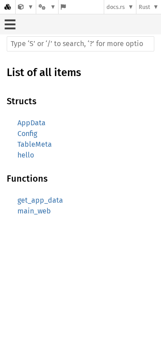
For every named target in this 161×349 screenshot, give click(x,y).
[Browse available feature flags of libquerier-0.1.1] (63, 7)
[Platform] (47, 7)
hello (25, 155)
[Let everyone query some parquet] (26, 7)
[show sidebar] (10, 24)
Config (27, 133)
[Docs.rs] (7, 7)
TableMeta (34, 144)
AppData (31, 123)
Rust (144, 7)
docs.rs (115, 7)
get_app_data (40, 200)
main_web (34, 211)
